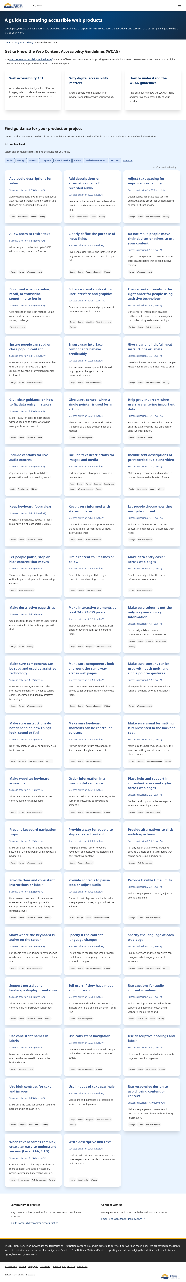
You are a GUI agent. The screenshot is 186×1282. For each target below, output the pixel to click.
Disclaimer (45, 1266)
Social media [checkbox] (62, 160)
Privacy (22, 1266)
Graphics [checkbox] (46, 160)
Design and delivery (23, 42)
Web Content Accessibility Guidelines (29, 59)
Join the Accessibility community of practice (34, 1223)
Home (7, 42)
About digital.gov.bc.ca (64, 1266)
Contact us (82, 1266)
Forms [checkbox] (33, 160)
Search (40, 5)
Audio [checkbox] (9, 160)
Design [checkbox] (21, 160)
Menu (179, 5)
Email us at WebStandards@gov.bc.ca (121, 1218)
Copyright (33, 1266)
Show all (127, 160)
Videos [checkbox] (78, 160)
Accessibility (11, 1266)
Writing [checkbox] (115, 160)
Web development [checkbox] (96, 160)
